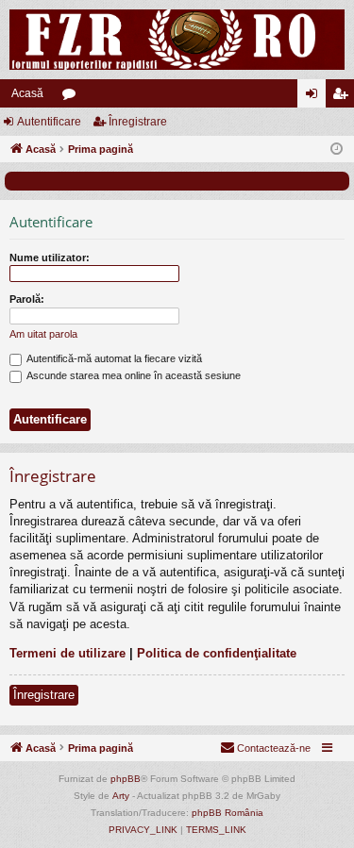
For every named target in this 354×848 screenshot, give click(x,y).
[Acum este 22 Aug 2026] (336, 149)
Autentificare (49, 121)
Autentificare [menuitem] (315, 97)
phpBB (125, 778)
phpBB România (227, 812)
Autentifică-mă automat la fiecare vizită (113, 358)
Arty (120, 795)
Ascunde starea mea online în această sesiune (133, 375)
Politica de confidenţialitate (216, 653)
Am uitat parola (43, 334)
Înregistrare (138, 121)
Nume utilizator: (49, 257)
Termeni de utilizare (67, 653)
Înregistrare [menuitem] (343, 97)
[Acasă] (177, 39)
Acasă (27, 93)
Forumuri (72, 97)
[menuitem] (265, 748)
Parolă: (26, 299)
